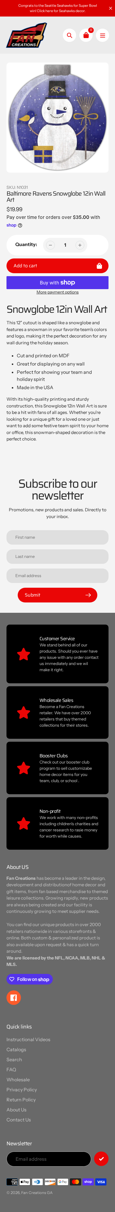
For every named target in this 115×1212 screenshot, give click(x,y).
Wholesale (18, 1079)
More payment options (58, 292)
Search (14, 1059)
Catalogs (16, 1049)
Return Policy (21, 1100)
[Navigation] (102, 35)
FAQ (11, 1069)
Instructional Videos (28, 1039)
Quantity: (26, 244)
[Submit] (101, 1159)
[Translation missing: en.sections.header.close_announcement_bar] (111, 8)
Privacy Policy (21, 1090)
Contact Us (18, 1120)
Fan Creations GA (36, 1192)
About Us (16, 1110)
